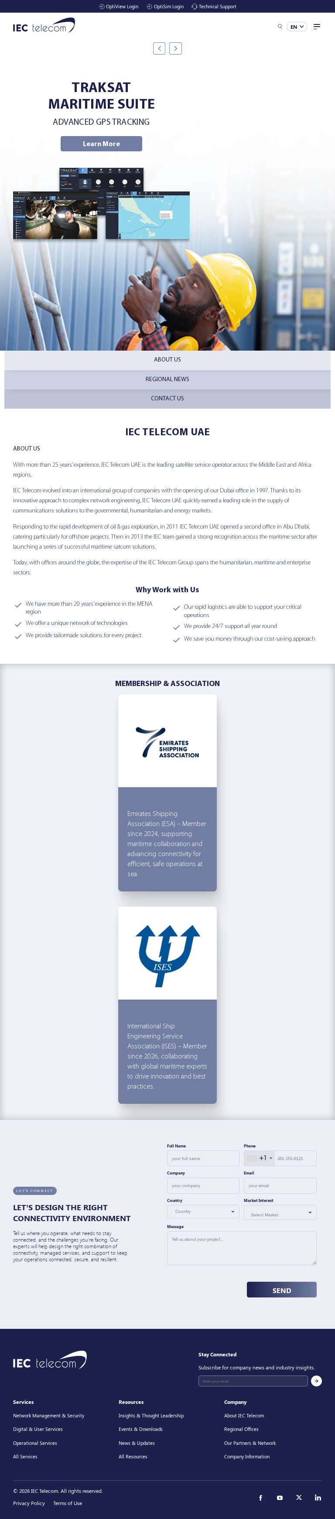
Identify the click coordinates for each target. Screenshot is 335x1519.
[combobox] (259, 1158)
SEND (282, 1290)
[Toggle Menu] (316, 27)
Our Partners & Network (250, 1443)
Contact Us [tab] (167, 399)
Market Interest (258, 1200)
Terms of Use (67, 1502)
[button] (280, 26)
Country (174, 1200)
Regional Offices (241, 1429)
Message (175, 1226)
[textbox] (200, 1211)
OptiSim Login (169, 6)
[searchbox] (278, 1214)
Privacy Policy (29, 1502)
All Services (25, 1456)
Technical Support (217, 6)
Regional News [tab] (167, 379)
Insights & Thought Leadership (151, 1415)
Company (176, 1173)
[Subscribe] (316, 1381)
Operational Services (35, 1443)
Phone (250, 1146)
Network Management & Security (48, 1415)
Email (249, 1173)
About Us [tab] (167, 360)
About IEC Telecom (244, 1415)
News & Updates (137, 1443)
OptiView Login (122, 6)
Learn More (101, 144)
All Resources (133, 1456)
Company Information (247, 1456)
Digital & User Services (38, 1429)
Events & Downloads (141, 1429)
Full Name (176, 1146)
